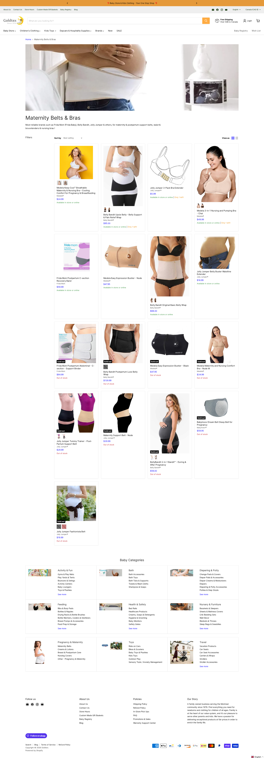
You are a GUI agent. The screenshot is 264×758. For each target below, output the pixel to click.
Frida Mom (61, 284)
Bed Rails (133, 608)
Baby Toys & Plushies (138, 652)
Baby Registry (65, 10)
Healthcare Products (138, 611)
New (110, 30)
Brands (99, 30)
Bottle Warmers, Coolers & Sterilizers (74, 618)
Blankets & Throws (208, 621)
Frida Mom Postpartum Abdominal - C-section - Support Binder (75, 367)
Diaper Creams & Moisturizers (213, 580)
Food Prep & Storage (67, 624)
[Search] (206, 21)
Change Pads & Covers (210, 574)
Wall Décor (204, 618)
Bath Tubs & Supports (138, 580)
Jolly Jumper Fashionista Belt (71, 531)
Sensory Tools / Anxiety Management (145, 662)
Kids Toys (49, 30)
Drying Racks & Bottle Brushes (71, 614)
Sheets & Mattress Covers (211, 611)
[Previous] (67, 3)
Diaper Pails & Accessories (211, 577)
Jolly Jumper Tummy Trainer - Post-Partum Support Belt (74, 442)
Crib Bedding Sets (208, 614)
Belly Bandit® (108, 220)
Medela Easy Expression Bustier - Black (169, 365)
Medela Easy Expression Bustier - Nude (122, 278)
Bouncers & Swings (66, 580)
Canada (252, 10)
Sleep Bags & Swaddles (210, 624)
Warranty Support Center (144, 723)
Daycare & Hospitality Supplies (75, 30)
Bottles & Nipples (65, 611)
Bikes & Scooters (136, 649)
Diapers (203, 584)
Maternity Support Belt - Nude (118, 435)
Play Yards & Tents (66, 577)
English (235, 10)
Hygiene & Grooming (138, 618)
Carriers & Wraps (207, 655)
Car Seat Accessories (209, 652)
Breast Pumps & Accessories (70, 621)
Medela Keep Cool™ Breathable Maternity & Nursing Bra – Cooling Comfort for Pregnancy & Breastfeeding (76, 190)
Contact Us (17, 10)
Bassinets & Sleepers (209, 608)
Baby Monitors (135, 621)
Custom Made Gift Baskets (47, 10)
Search (28, 745)
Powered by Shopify (34, 750)
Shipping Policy (140, 704)
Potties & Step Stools (209, 590)
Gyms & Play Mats (66, 574)
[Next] (196, 3)
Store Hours (29, 10)
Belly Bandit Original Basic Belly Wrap (168, 305)
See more (62, 594)
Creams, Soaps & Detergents (142, 614)
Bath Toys (133, 577)
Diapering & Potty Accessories (213, 587)
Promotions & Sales (141, 719)
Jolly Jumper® (155, 190)
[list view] (237, 138)
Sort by (57, 138)
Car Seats (204, 649)
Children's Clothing (29, 30)
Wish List (256, 30)
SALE (119, 30)
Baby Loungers (64, 587)
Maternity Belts (64, 646)
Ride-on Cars (134, 646)
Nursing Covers (65, 655)
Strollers (203, 659)
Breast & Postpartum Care (69, 652)
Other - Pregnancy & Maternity (71, 659)
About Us (7, 10)
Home (28, 39)
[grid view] (233, 138)
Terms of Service (48, 745)
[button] (257, 757)
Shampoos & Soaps (137, 587)
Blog (76, 10)
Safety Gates (134, 624)
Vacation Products (208, 646)
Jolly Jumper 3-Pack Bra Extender (166, 188)
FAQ (135, 715)
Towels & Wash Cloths (138, 584)
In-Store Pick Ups (141, 711)
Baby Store (9, 30)
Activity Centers (65, 584)
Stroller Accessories (208, 662)
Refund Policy (139, 708)
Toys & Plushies (65, 590)
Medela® (60, 196)
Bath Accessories (136, 574)
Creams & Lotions (65, 649)
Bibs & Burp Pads (65, 608)
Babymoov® (202, 428)
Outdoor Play (135, 659)
